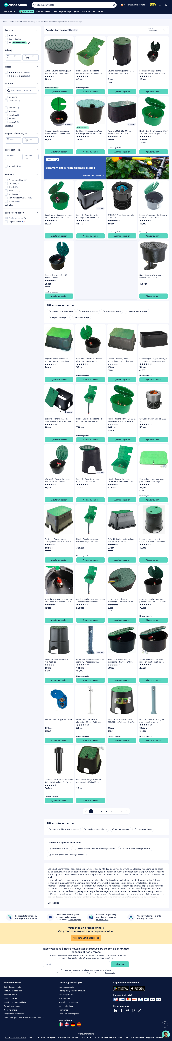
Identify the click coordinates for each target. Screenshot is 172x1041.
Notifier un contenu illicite (15, 1002)
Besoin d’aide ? (10, 994)
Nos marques (64, 998)
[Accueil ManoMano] (16, 5)
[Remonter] (165, 1024)
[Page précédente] (86, 811)
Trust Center (86, 1037)
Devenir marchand (12, 1006)
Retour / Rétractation (13, 991)
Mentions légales (48, 1037)
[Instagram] (134, 1011)
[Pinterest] (128, 1011)
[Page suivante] (127, 811)
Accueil (5, 22)
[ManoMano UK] (67, 1024)
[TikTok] (140, 1011)
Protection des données (68, 1037)
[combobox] (157, 30)
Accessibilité (161, 1037)
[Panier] (166, 5)
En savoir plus (110, 973)
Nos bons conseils (66, 987)
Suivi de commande (12, 987)
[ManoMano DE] (73, 1024)
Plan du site (34, 1037)
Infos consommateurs (134, 1037)
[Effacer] (114, 4)
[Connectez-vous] (160, 5)
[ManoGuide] (166, 1034)
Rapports (150, 1037)
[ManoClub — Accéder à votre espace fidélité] (153, 5)
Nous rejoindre (10, 1010)
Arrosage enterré (60, 22)
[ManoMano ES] (79, 1024)
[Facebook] (121, 1011)
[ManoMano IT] (61, 1024)
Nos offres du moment (68, 1002)
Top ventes (63, 1010)
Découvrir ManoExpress (69, 1013)
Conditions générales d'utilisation (108, 1037)
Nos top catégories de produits (72, 991)
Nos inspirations (66, 1006)
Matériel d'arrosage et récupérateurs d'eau (37, 22)
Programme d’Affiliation (14, 1013)
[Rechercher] (34, 5)
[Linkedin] (115, 1011)
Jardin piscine (15, 22)
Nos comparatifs (66, 994)
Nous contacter (10, 998)
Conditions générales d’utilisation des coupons (24, 1017)
